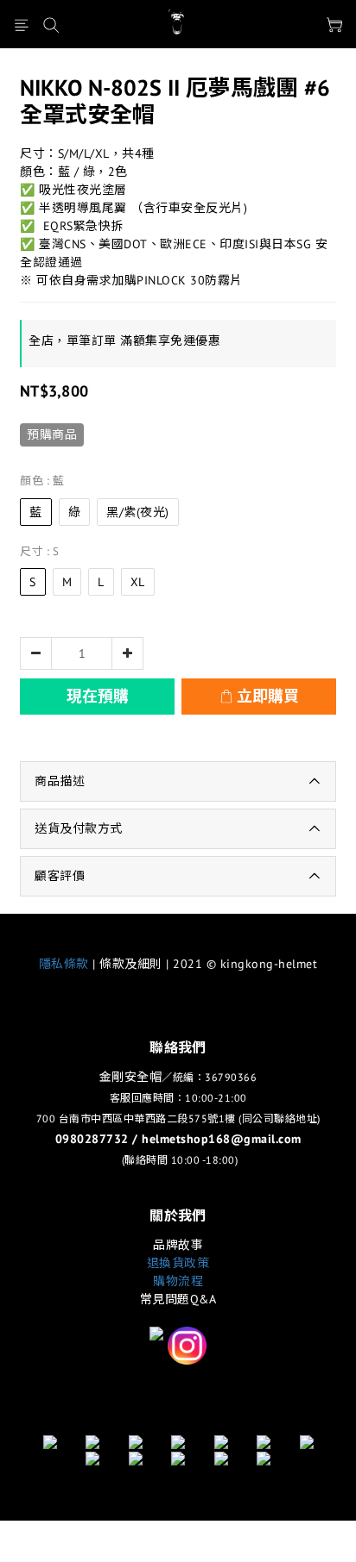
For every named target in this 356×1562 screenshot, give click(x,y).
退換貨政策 (178, 1263)
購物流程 (178, 1281)
